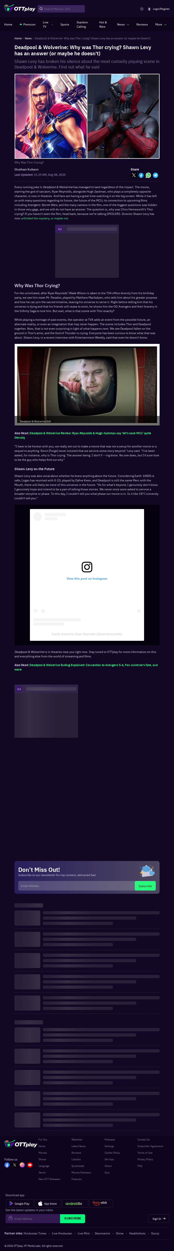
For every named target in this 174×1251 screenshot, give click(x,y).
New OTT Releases (49, 1179)
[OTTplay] (19, 9)
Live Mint (84, 1233)
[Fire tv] (101, 1203)
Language (44, 1165)
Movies (43, 1152)
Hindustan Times (35, 1233)
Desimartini (102, 1233)
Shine (119, 1233)
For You (43, 1139)
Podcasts (110, 1139)
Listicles (76, 1159)
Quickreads (78, 1165)
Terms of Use (145, 1152)
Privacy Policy (145, 1159)
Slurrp (155, 1233)
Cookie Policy (112, 1152)
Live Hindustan (62, 1233)
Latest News (79, 1146)
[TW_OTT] (14, 1165)
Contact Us (144, 1139)
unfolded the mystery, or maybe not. (45, 218)
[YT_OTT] (29, 1165)
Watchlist (77, 1139)
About (108, 1165)
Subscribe (145, 886)
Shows (42, 1159)
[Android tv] (75, 1203)
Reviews (76, 1152)
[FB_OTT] (7, 1165)
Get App (109, 1159)
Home (42, 1146)
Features (77, 1179)
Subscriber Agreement (150, 1146)
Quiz (107, 1172)
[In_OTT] (22, 1165)
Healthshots (137, 1233)
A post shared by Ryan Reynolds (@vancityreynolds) (87, 634)
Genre (42, 1172)
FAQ (140, 1165)
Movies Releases (81, 1172)
